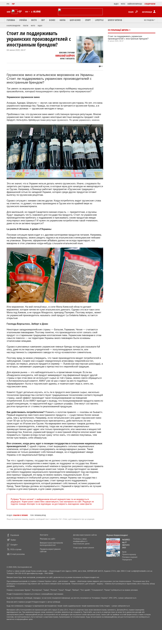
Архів (124, 552)
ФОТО (123, 4)
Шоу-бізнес (75, 20)
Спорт (88, 20)
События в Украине (20, 515)
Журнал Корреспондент (117, 535)
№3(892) (126, 540)
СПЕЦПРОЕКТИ (149, 4)
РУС (8, 4)
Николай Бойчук (65, 55)
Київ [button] (8, 12)
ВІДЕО (116, 4)
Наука (62, 20)
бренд (43, 515)
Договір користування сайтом (85, 535)
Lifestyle (99, 20)
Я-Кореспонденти (13, 25)
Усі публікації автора (118, 29)
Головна (11, 20)
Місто (34, 20)
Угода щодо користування (83, 548)
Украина (37, 515)
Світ (43, 20)
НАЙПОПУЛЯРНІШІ (135, 4)
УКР (13, 4)
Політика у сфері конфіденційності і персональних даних (81, 541)
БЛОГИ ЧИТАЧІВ (115, 20)
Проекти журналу (129, 554)
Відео (40, 25)
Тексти (25, 25)
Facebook (14, 535)
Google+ (14, 545)
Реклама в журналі (129, 557)
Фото (33, 25)
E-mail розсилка (17, 554)
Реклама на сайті (47, 539)
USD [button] (26, 11)
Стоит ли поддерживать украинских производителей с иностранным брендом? (128, 37)
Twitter (13, 540)
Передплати (127, 560)
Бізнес (52, 20)
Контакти (44, 535)
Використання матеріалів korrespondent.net (51, 544)
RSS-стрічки (15, 549)
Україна (23, 20)
